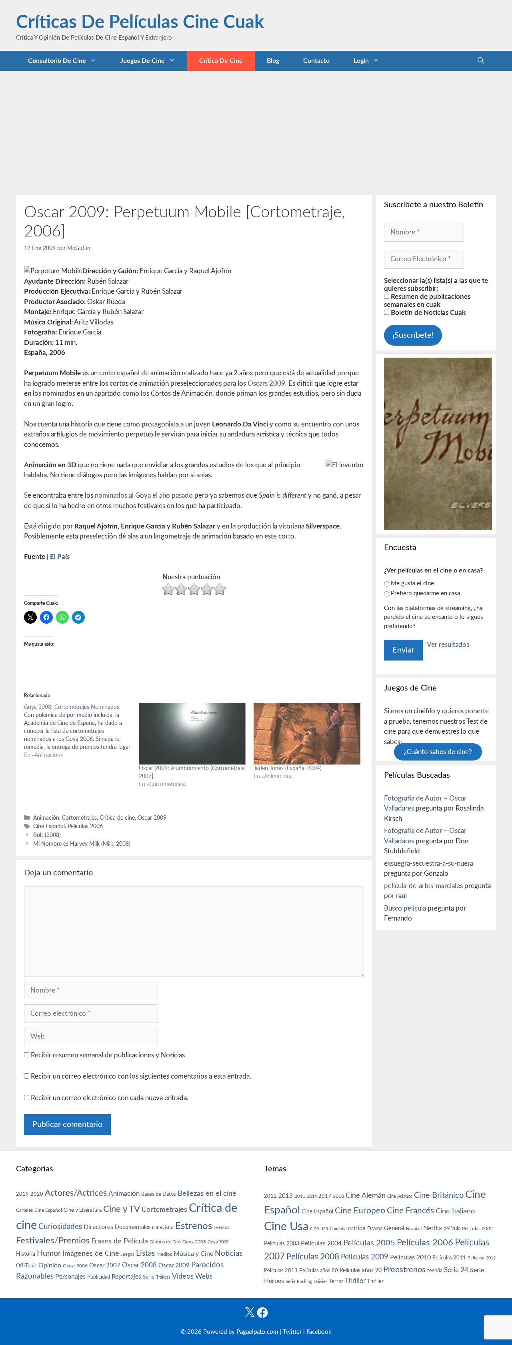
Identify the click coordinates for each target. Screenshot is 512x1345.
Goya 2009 (218, 1242)
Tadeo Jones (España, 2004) (288, 768)
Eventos (221, 1227)
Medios (164, 1254)
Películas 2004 (321, 1243)
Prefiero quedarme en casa (425, 593)
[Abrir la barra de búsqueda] (481, 61)
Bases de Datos (158, 1194)
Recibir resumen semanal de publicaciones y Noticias (107, 1055)
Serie (148, 1277)
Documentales (132, 1227)
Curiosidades (60, 1227)
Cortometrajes (79, 818)
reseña (434, 1270)
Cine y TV (121, 1209)
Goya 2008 (194, 1241)
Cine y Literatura (83, 1210)
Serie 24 (456, 1270)
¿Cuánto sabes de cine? (438, 752)
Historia (25, 1254)
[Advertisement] (256, 131)
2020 (36, 1194)
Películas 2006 (85, 826)
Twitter (292, 1332)
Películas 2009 (364, 1257)
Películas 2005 (369, 1243)
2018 (338, 1196)
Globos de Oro (165, 1241)
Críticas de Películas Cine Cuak (140, 23)
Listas (145, 1253)
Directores (98, 1227)
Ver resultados (448, 644)
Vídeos (183, 1276)
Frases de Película (119, 1241)
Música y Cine (193, 1254)
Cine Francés (410, 1211)
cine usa (319, 1228)
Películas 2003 (281, 1244)
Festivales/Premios (53, 1241)
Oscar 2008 (139, 1265)
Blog (273, 61)
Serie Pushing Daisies (307, 1281)
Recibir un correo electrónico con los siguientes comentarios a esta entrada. (141, 1076)
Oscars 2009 (266, 383)
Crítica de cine (221, 61)
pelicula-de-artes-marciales (423, 886)
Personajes (70, 1276)
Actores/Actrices (76, 1193)
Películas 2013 (281, 1270)
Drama (374, 1228)
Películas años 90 (361, 1270)
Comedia (338, 1229)
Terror (336, 1281)
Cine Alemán (366, 1195)
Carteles (24, 1210)
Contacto (316, 61)
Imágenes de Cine (90, 1253)
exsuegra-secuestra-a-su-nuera (428, 863)
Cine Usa (286, 1227)
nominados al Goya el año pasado (144, 495)
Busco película (405, 908)
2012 (270, 1196)
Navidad (414, 1229)
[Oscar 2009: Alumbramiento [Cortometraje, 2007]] (192, 734)
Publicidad (98, 1277)
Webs (203, 1276)
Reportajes (126, 1276)
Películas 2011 (449, 1257)
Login (361, 61)
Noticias (228, 1253)
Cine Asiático (399, 1196)
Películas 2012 (482, 1258)
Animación (46, 818)
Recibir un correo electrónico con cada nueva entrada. (109, 1098)
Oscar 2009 (152, 818)
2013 (285, 1196)
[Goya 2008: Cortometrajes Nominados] (81, 731)
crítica (357, 1228)
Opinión (49, 1265)
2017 (324, 1196)
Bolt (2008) (47, 835)
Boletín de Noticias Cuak (427, 312)
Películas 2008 (312, 1257)
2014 (312, 1196)
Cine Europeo (360, 1211)
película (452, 1228)
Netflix (432, 1228)
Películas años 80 (318, 1270)
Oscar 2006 (75, 1265)
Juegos (127, 1254)
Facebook (319, 1332)
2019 (22, 1194)
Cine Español (49, 826)
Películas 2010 (410, 1257)
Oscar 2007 (104, 1266)
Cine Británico (439, 1195)
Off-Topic (26, 1266)
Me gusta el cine (412, 583)
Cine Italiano (455, 1211)
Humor (49, 1253)
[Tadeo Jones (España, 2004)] (307, 734)
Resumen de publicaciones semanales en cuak (427, 300)
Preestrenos (404, 1270)
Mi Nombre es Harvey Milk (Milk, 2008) (81, 844)
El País (60, 556)
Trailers (163, 1277)
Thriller (355, 1280)
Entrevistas (163, 1227)
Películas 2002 (477, 1229)
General (394, 1228)
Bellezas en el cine (207, 1193)
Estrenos (193, 1226)
